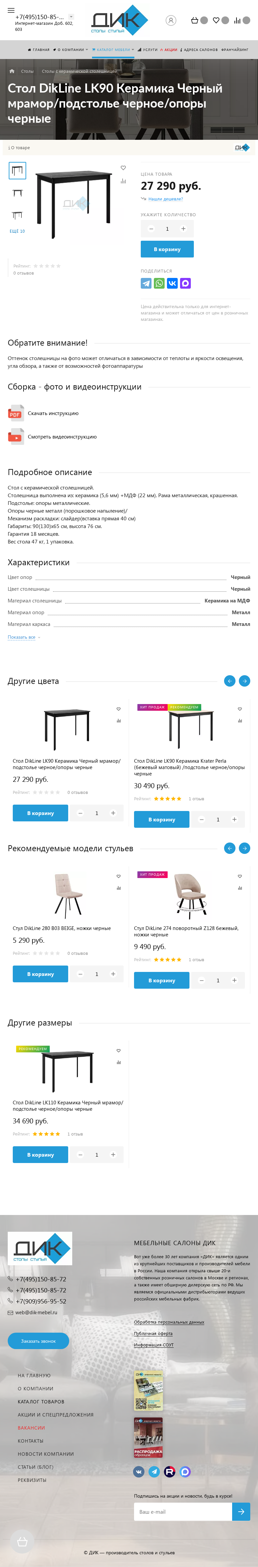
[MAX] (185, 283)
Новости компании (46, 1454)
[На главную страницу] (117, 20)
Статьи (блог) (36, 1467)
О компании (35, 1388)
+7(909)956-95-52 (40, 1301)
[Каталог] (12, 71)
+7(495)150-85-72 (40, 16)
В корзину (167, 248)
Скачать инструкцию (53, 412)
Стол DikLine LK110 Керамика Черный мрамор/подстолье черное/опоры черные (68, 1105)
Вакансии (31, 1428)
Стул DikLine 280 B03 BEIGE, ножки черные (62, 928)
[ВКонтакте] (172, 283)
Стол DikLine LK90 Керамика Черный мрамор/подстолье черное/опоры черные (67, 764)
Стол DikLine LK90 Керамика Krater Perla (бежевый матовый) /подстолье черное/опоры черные (189, 767)
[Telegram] (146, 283)
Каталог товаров (41, 1401)
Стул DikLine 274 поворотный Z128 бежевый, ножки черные (186, 931)
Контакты (31, 1441)
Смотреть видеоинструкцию (62, 436)
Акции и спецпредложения (56, 1414)
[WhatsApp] (159, 283)
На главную (34, 1375)
